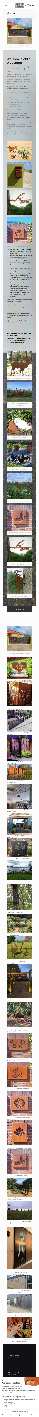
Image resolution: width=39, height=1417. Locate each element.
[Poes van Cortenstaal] (19, 423)
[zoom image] (17, 363)
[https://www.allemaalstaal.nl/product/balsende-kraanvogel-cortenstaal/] (23, 392)
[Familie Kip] (19, 454)
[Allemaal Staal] (19, 5)
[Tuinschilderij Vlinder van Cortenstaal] (23, 518)
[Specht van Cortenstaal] (19, 581)
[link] (19, 33)
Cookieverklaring (13, 1357)
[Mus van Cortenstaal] (19, 550)
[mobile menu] (6, 5)
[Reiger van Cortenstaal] (23, 486)
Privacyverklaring (13, 1355)
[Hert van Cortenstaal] (23, 363)
